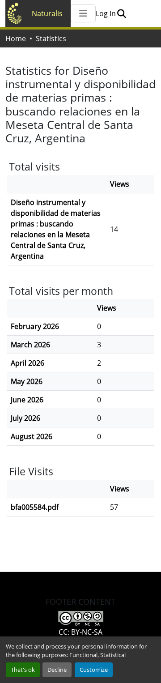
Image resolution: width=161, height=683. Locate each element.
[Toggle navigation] (83, 13)
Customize (94, 670)
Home (15, 38)
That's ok (23, 670)
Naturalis (47, 13)
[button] (121, 13)
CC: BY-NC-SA (80, 632)
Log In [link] (106, 13)
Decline (57, 670)
